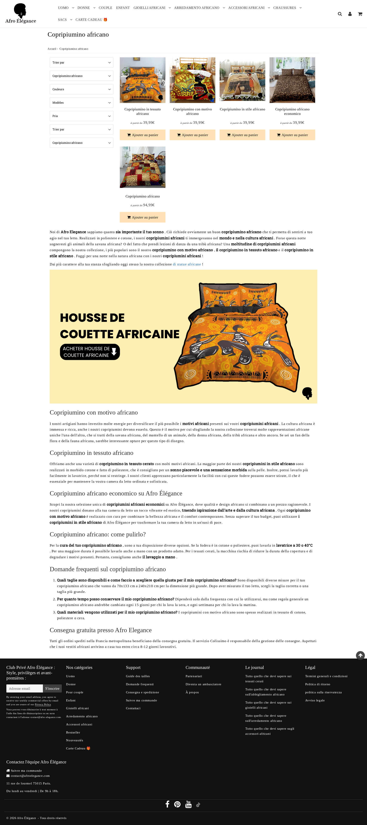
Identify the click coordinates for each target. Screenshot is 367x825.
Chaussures (284, 8)
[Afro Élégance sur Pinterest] (178, 806)
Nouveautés (74, 740)
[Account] (350, 13)
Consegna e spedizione (142, 692)
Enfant (123, 8)
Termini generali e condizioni (326, 676)
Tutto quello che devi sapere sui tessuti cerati (268, 678)
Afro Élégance (26, 818)
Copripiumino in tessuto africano (142, 111)
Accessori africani (246, 8)
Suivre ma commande (141, 700)
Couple (105, 8)
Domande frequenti (140, 684)
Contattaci (133, 708)
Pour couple (74, 692)
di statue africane (187, 264)
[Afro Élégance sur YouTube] (189, 806)
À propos (192, 692)
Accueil (52, 48)
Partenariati (194, 676)
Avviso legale (315, 700)
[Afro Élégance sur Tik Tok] (198, 806)
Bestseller (73, 732)
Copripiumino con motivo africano (192, 111)
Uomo (63, 8)
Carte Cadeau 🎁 (91, 19)
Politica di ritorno (317, 684)
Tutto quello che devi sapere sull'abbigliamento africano (265, 692)
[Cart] (360, 13)
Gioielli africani (149, 8)
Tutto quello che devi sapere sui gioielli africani (268, 705)
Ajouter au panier (144, 135)
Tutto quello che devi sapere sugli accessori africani (269, 731)
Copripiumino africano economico (292, 111)
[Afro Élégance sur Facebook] (168, 806)
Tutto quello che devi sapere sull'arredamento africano (265, 718)
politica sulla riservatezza (323, 692)
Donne (84, 8)
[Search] (340, 13)
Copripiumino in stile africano (242, 109)
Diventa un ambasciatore (204, 684)
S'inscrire (52, 688)
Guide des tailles (138, 676)
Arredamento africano (196, 8)
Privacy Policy (43, 704)
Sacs (62, 19)
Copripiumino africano (143, 196)
